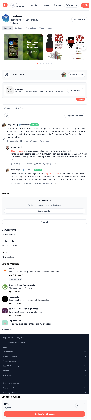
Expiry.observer (16, 320)
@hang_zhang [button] (16, 151)
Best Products (20, 5)
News (46, 5)
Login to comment (75, 115)
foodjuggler (14, 297)
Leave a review (44, 211)
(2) (13, 141)
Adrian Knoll (16, 147)
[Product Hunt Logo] (5, 5)
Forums (57, 5)
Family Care (15, 279)
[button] (50, 28)
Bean (11, 268)
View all (44, 222)
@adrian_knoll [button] (52, 173)
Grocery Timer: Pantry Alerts (22, 285)
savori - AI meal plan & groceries (23, 309)
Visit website (79, 19)
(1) (17, 164)
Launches (34, 5)
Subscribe (72, 5)
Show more (75, 74)
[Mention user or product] (6, 115)
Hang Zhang (12, 124)
